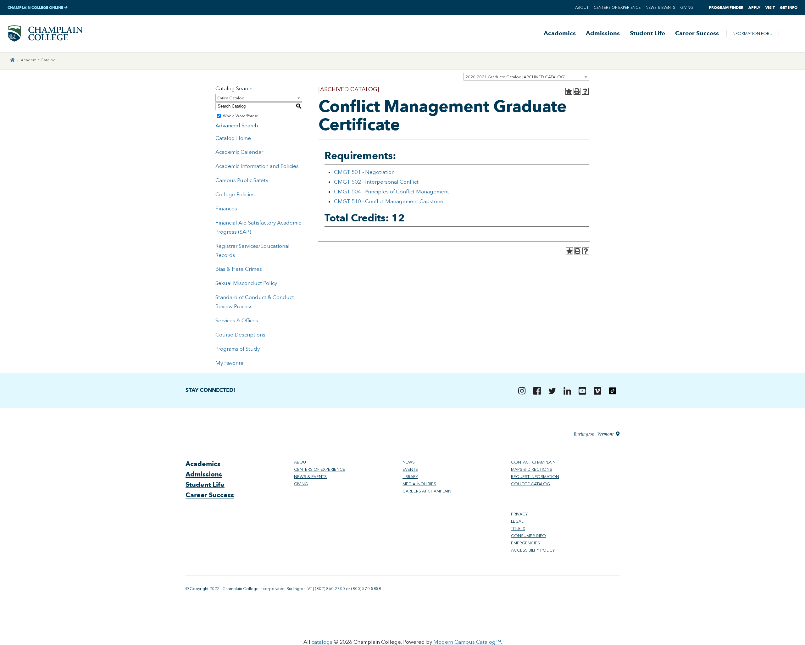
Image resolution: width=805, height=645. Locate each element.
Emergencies (525, 543)
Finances (226, 208)
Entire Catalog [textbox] (230, 98)
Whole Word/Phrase (240, 116)
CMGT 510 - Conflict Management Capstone (388, 201)
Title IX (518, 528)
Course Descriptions (240, 334)
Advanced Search (236, 125)
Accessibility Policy (533, 550)
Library (410, 476)
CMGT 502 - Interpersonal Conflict (376, 182)
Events (410, 469)
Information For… (752, 33)
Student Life (647, 33)
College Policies (235, 194)
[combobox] (526, 77)
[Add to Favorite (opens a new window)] (568, 91)
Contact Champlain (533, 462)
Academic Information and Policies (257, 166)
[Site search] (788, 33)
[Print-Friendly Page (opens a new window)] (577, 91)
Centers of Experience (617, 7)
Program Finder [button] (726, 7)
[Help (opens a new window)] (585, 91)
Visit (770, 7)
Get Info (788, 7)
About (582, 7)
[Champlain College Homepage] (45, 33)
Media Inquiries (419, 483)
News (408, 462)
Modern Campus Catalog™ (467, 642)
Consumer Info (528, 535)
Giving (686, 7)
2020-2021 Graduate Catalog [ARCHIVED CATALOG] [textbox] (515, 77)
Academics (560, 33)
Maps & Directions (531, 469)
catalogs (322, 642)
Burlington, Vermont (594, 434)
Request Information (535, 476)
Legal (517, 521)
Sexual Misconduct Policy (246, 283)
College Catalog (530, 483)
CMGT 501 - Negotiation (364, 172)
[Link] (12, 60)
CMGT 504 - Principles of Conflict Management (391, 191)
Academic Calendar (239, 152)
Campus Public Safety (241, 180)
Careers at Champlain (426, 491)
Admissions (603, 33)
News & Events (660, 7)
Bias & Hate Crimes (238, 269)
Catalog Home (233, 138)
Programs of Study (237, 349)
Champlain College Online (36, 7)
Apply (754, 7)
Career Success (697, 33)
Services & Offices (236, 320)
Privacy (519, 514)
